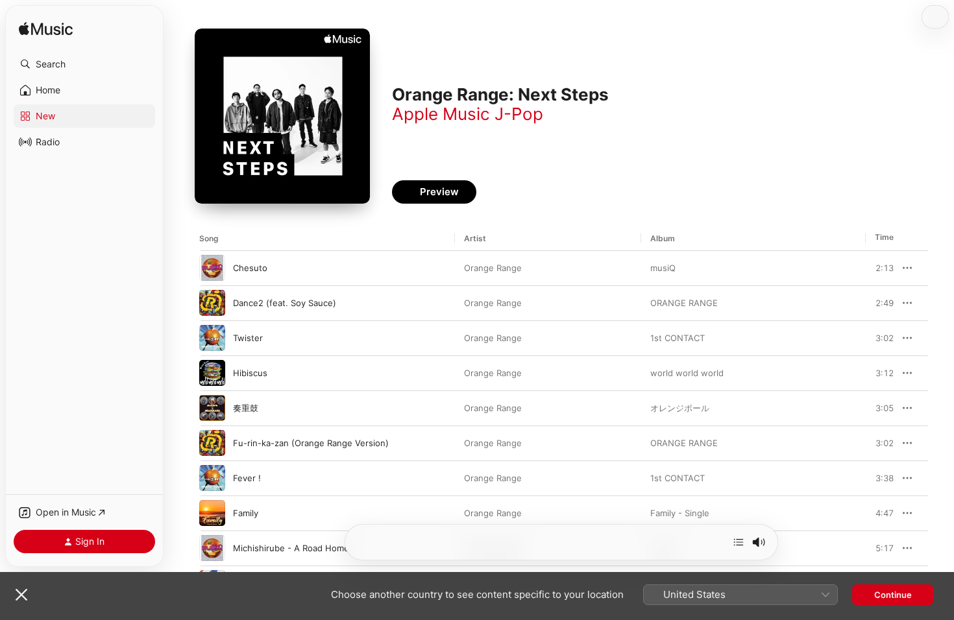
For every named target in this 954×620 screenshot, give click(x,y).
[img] (46, 29)
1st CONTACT (677, 338)
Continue (893, 595)
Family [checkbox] (245, 513)
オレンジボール (679, 408)
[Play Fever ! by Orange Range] (212, 478)
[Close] (21, 595)
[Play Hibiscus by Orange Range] (212, 373)
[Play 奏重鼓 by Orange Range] (212, 408)
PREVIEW (879, 268)
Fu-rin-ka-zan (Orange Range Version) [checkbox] (311, 443)
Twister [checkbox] (248, 338)
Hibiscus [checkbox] (250, 373)
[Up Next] (738, 542)
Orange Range (493, 268)
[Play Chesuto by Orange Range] (212, 268)
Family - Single (679, 513)
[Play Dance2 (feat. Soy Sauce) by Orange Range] (212, 303)
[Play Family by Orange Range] (212, 513)
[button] (84, 64)
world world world (687, 373)
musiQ (663, 268)
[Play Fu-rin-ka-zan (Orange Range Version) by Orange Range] (212, 443)
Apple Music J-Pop (467, 114)
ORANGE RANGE (684, 303)
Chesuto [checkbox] (250, 268)
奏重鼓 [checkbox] (245, 408)
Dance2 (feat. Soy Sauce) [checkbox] (284, 303)
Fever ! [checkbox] (247, 478)
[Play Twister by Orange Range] (212, 338)
